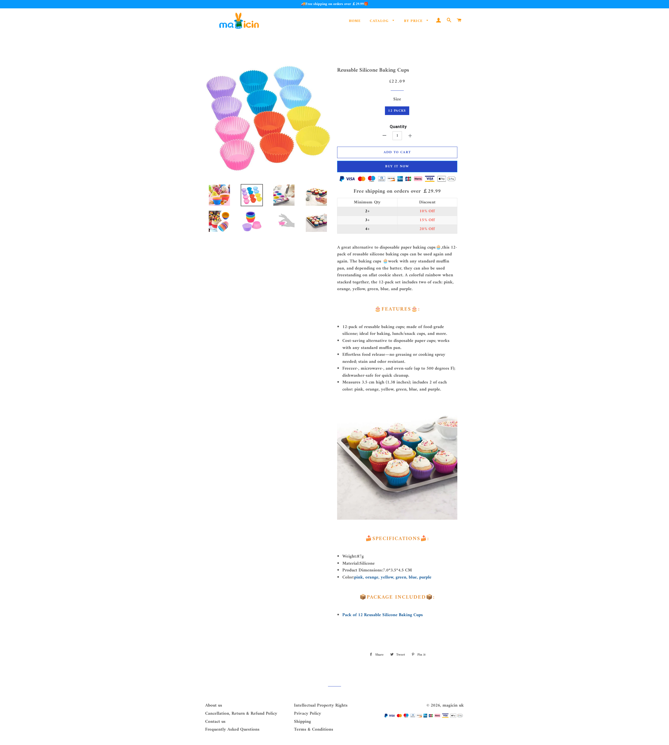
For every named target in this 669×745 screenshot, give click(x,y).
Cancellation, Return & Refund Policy (241, 714)
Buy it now (397, 166)
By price (414, 21)
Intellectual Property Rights (321, 705)
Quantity (398, 126)
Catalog (380, 21)
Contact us (215, 722)
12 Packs (397, 111)
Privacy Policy (307, 714)
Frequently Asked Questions (232, 729)
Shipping (302, 722)
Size (397, 99)
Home (355, 21)
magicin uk (453, 705)
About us (213, 705)
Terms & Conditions (313, 729)
